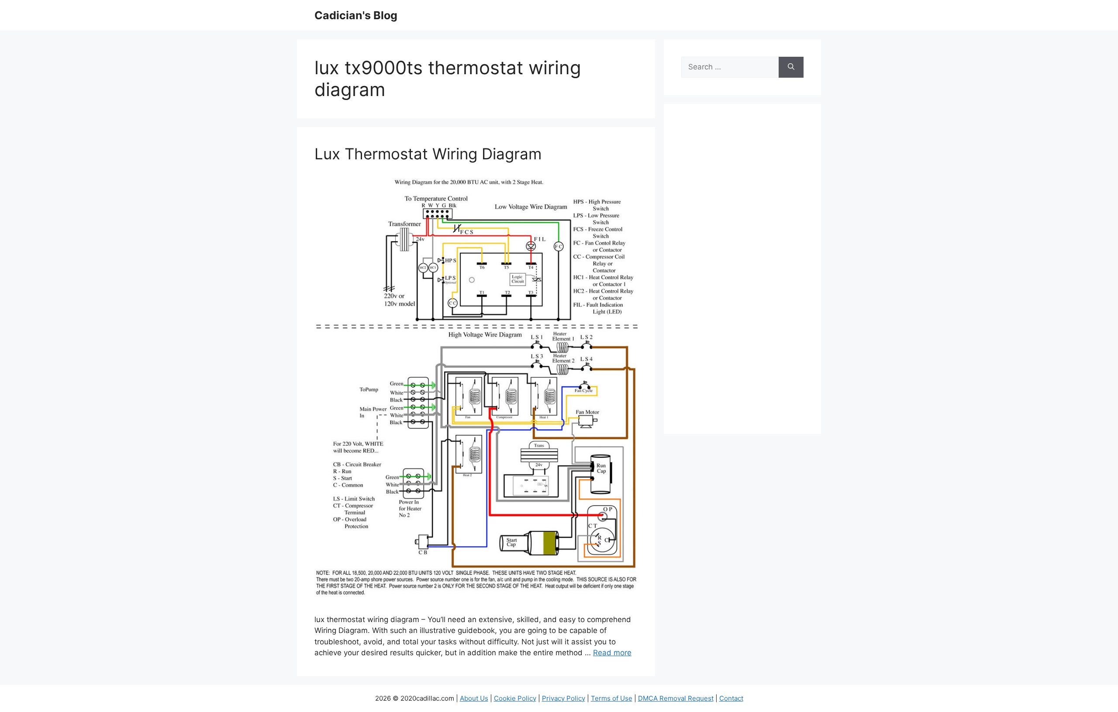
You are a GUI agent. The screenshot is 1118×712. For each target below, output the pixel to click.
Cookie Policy (515, 698)
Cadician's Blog (355, 15)
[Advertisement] (742, 275)
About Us (474, 698)
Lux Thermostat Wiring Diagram (428, 153)
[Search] (791, 67)
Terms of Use (611, 698)
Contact (731, 698)
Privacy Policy (563, 698)
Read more (612, 652)
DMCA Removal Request (676, 698)
